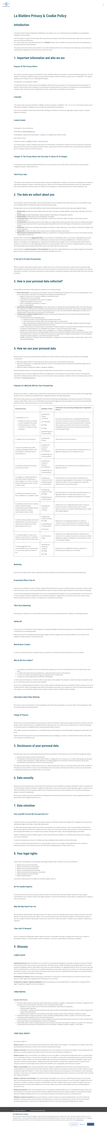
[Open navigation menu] (103, 4)
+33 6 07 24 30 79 (43, 141)
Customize (74, 1124)
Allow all (90, 1124)
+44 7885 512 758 (31, 141)
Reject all (82, 1124)
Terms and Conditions (19, 1110)
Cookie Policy (80, 1120)
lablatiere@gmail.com (28, 131)
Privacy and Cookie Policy (37, 1110)
